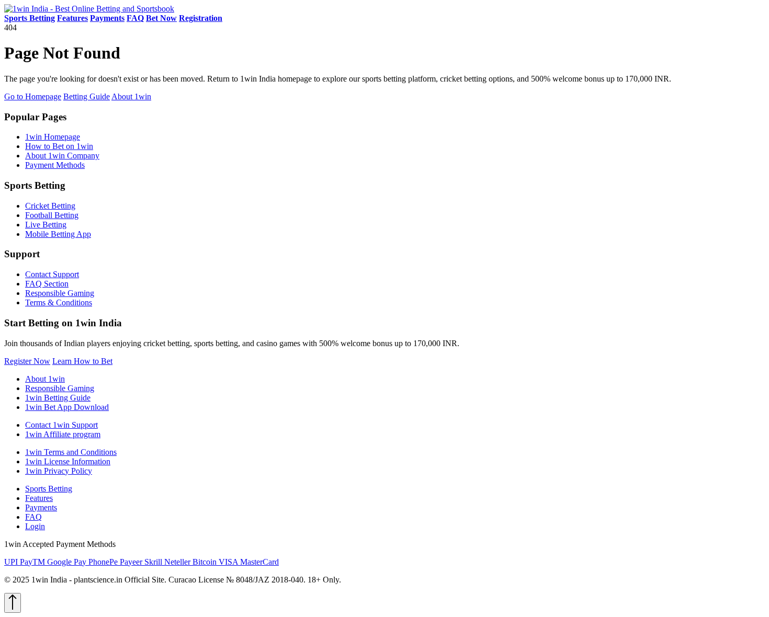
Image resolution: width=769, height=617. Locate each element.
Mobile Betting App (58, 234)
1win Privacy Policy (58, 470)
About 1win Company (62, 155)
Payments (41, 507)
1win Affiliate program (62, 434)
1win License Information (67, 461)
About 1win (131, 96)
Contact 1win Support (61, 424)
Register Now (27, 361)
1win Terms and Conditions (71, 452)
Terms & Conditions (58, 302)
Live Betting (45, 224)
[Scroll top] (12, 603)
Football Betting (51, 215)
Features (39, 498)
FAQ (33, 516)
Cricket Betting (50, 205)
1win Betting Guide (58, 397)
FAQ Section (47, 283)
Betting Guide (86, 96)
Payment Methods (55, 165)
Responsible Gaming (59, 293)
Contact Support (52, 274)
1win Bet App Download (67, 407)
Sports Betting (48, 488)
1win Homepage (52, 136)
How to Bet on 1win (59, 146)
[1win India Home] (89, 8)
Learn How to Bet (82, 361)
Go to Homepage (32, 96)
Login (35, 526)
